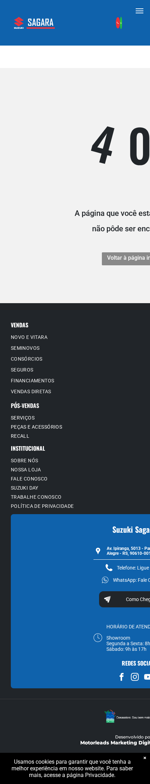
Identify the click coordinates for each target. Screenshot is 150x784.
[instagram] (135, 678)
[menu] (140, 11)
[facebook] (121, 678)
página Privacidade (90, 775)
